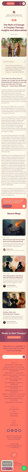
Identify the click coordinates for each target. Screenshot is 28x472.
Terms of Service (18, 463)
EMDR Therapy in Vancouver (14, 373)
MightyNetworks (14, 462)
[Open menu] (23, 3)
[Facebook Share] (13, 20)
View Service (7, 206)
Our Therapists (14, 409)
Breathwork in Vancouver (14, 402)
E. (14, 445)
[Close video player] (11, 462)
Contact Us (14, 425)
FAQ (14, 411)
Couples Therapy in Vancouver (14, 367)
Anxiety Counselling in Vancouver (14, 394)
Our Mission (14, 413)
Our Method (14, 416)
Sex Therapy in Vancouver (14, 365)
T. (14, 444)
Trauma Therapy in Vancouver (14, 396)
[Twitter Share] (15, 20)
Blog (14, 423)
